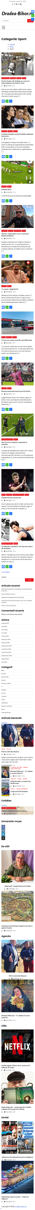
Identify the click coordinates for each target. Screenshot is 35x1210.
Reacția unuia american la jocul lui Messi (15, 391)
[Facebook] (33, 12)
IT (1, 686)
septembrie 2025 (6, 655)
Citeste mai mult (6, 765)
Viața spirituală (6, 712)
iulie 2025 (4, 662)
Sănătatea (17, 230)
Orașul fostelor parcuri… (8, 594)
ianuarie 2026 (5, 642)
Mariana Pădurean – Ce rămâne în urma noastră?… (21, 772)
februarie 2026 (5, 639)
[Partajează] (33, 19)
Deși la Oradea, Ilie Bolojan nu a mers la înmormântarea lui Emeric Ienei (15, 82)
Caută (3, 577)
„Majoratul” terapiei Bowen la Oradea (12, 597)
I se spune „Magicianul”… (10, 289)
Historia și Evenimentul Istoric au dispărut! (17, 1157)
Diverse (4, 131)
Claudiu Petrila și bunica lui (11, 498)
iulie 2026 (4, 626)
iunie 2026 (4, 629)
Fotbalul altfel (6, 189)
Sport (24, 78)
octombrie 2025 (6, 652)
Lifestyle (4, 230)
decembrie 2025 (6, 646)
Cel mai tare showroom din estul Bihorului (16, 340)
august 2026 (5, 623)
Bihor (3, 337)
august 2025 (5, 659)
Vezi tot (4, 723)
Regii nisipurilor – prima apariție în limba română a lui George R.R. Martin (16, 1108)
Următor (6, 572)
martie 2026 (5, 636)
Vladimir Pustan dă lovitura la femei (14, 811)
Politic (19, 78)
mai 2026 (4, 633)
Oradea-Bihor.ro (21, 1206)
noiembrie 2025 (6, 649)
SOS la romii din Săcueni (8, 605)
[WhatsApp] (33, 15)
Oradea (13, 78)
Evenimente (5, 78)
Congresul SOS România (19, 791)
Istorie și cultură (6, 683)
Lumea (10, 131)
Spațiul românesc (7, 439)
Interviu (3, 680)
